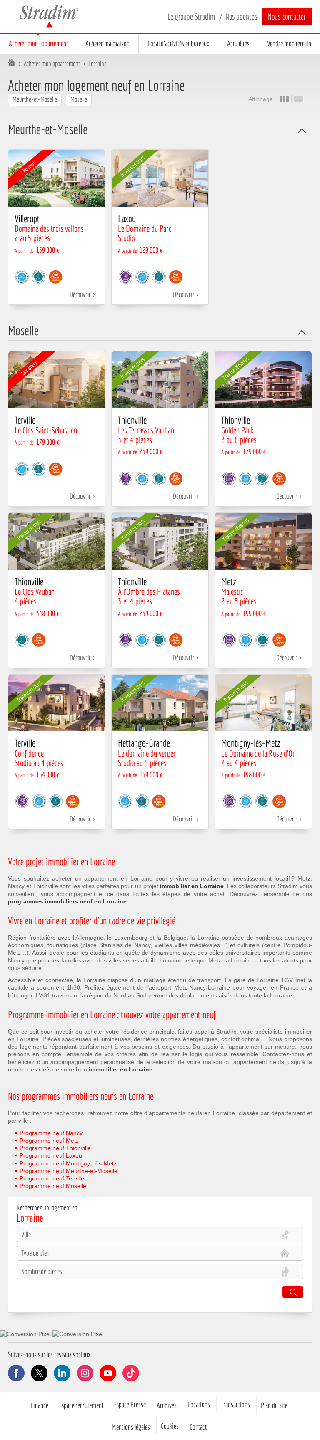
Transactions (235, 1404)
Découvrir (80, 294)
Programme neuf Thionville (55, 1148)
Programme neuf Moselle (53, 1186)
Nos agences (241, 16)
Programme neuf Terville (52, 1178)
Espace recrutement (81, 1405)
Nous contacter (287, 16)
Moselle (78, 99)
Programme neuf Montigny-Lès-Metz (68, 1163)
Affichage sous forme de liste (299, 99)
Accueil (11, 64)
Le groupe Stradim (191, 16)
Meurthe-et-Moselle (34, 99)
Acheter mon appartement (38, 43)
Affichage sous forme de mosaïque (284, 99)
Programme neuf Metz (49, 1140)
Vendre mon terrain (289, 43)
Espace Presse (130, 1404)
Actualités (238, 43)
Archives (167, 1405)
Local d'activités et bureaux (178, 43)
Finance (39, 1405)
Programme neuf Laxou (51, 1155)
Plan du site (274, 1405)
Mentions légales (131, 1426)
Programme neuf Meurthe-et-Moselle (69, 1171)
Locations (199, 1404)
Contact (198, 1426)
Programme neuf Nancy (51, 1133)
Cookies (170, 1425)
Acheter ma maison (107, 43)
